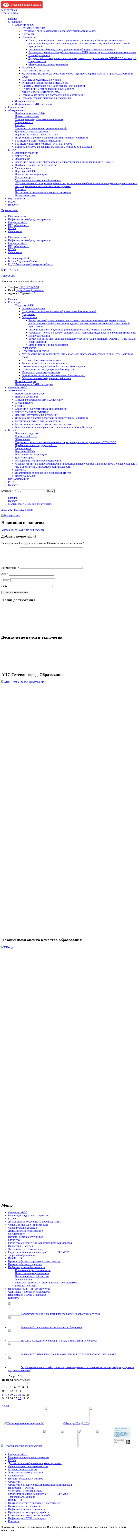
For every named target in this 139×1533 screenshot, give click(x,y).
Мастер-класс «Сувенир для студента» (23, 529)
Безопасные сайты (25, 1513)
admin (29, 509)
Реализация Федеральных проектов (28, 1443)
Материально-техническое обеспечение (38, 180)
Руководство (29, 67)
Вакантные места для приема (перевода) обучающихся (53, 85)
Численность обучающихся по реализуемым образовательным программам (71, 49)
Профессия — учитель (21, 1473)
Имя (4, 573)
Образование (29, 37)
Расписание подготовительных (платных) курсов (43, 143)
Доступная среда (24, 177)
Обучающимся (23, 1507)
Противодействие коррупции (25, 1492)
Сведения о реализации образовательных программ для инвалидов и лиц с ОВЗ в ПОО (65, 161)
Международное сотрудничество (41, 91)
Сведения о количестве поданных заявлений (41, 128)
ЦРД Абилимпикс (18, 198)
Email (5, 579)
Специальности (24, 122)
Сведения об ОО (24, 24)
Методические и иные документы (48, 64)
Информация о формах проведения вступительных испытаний (51, 137)
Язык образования (39, 55)
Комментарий (10, 567)
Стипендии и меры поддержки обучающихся (48, 88)
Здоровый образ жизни (21, 1483)
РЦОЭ (12, 201)
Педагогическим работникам (32, 1504)
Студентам (14, 1467)
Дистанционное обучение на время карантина (35, 1449)
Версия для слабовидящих (25, 4)
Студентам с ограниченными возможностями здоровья (40, 1470)
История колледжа (25, 101)
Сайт (4, 586)
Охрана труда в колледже (22, 1455)
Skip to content (9, 9)
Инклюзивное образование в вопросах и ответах (43, 192)
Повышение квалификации (31, 174)
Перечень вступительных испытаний (36, 134)
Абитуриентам (16, 110)
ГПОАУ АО (8, 275)
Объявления (15, 231)
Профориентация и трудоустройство (36, 165)
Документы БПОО (26, 155)
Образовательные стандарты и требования (46, 98)
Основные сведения (33, 27)
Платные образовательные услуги (41, 79)
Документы (28, 34)
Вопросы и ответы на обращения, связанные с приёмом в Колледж (53, 146)
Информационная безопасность (26, 1495)
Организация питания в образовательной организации (53, 94)
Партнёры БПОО (25, 171)
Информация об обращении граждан (29, 219)
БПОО (12, 149)
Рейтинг (20, 125)
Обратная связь (17, 216)
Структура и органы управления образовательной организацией (59, 30)
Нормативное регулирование (32, 1501)
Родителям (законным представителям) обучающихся (46, 1510)
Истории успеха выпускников (25, 1464)
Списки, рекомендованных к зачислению (39, 119)
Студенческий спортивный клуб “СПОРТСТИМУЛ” (38, 1479)
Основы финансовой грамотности (28, 1452)
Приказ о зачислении (27, 116)
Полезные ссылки (25, 195)
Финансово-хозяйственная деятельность (45, 82)
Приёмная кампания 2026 (30, 113)
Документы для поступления (31, 131)
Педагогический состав (35, 70)
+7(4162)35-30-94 (29, 287)
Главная (12, 18)
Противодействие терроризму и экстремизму (34, 1489)
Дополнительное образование (25, 1458)
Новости (13, 204)
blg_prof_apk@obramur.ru (30, 290)
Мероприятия (23, 168)
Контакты (20, 189)
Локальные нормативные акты (33, 1498)
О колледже (15, 21)
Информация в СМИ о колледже (34, 104)
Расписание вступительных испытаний (38, 140)
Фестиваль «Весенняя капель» (25, 1476)
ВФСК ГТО (15, 1486)
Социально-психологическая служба (29, 1519)
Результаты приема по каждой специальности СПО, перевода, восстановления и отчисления (82, 52)
